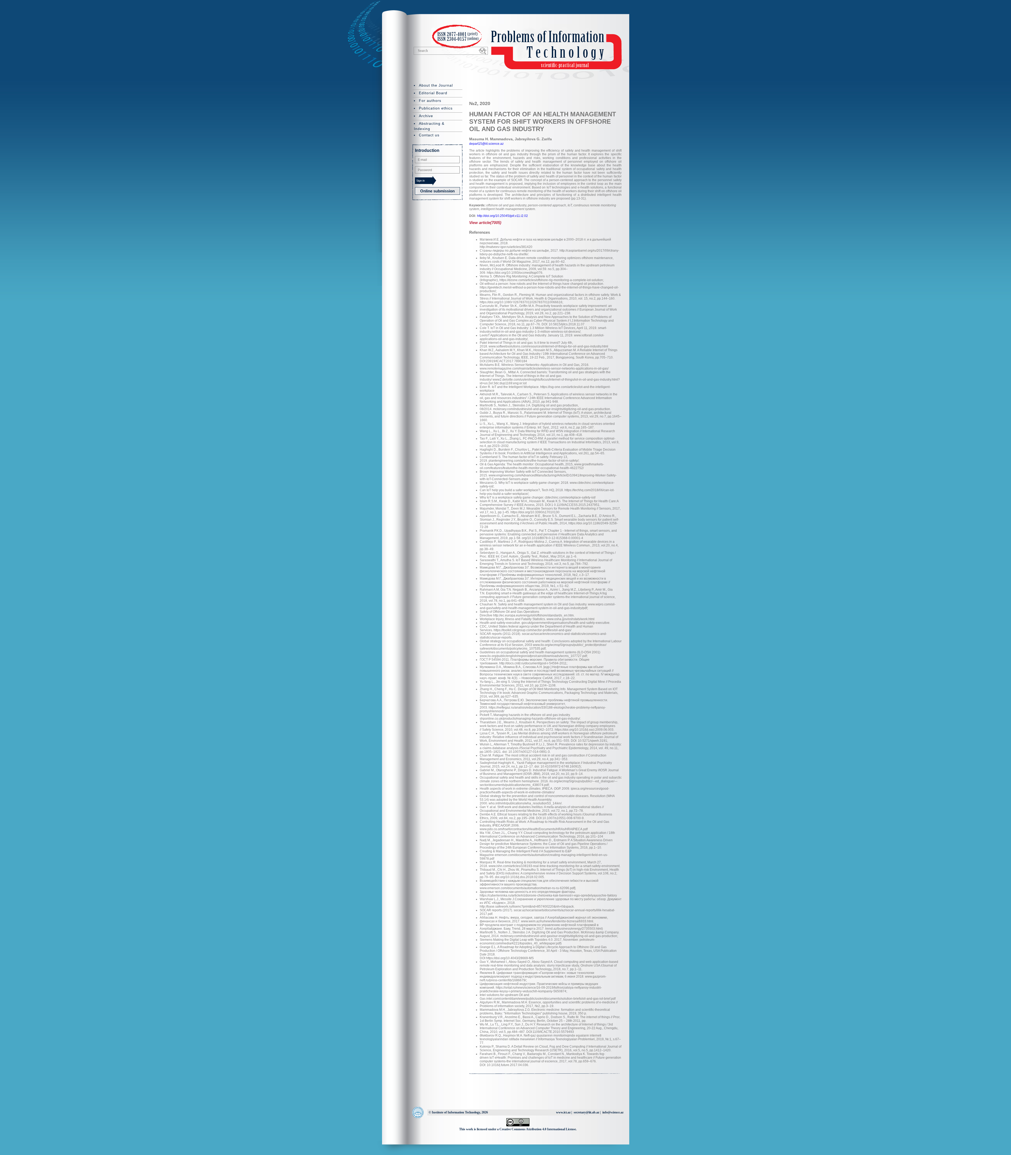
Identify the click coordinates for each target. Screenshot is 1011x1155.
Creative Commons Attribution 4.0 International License (537, 1129)
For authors (430, 100)
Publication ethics (436, 108)
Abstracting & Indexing (429, 126)
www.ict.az (563, 1112)
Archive (426, 116)
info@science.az (612, 1112)
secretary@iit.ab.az (586, 1112)
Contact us (429, 135)
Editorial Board (433, 93)
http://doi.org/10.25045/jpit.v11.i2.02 (502, 216)
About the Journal (436, 85)
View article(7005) (485, 222)
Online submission (437, 191)
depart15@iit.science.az (486, 144)
